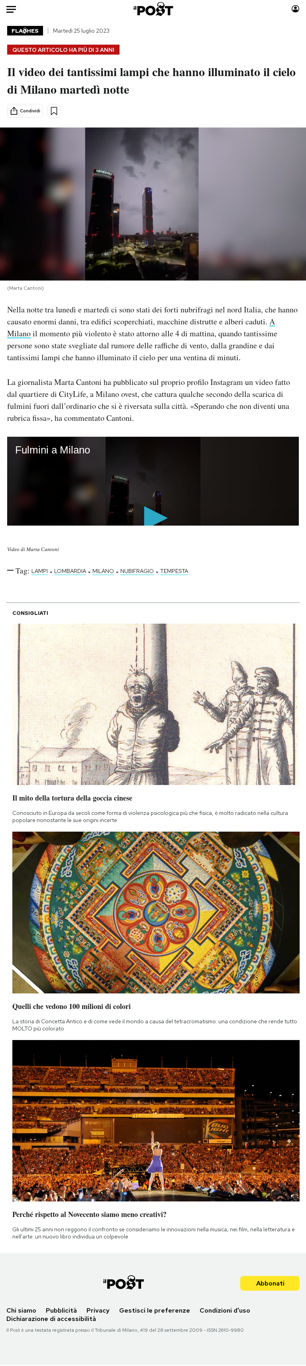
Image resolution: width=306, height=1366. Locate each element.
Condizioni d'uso (225, 1310)
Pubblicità (61, 1310)
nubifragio (137, 571)
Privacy (98, 1310)
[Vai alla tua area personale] (295, 9)
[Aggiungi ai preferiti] (54, 111)
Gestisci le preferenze (154, 1310)
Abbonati (270, 1283)
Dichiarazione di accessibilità (51, 1319)
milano (103, 571)
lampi (39, 571)
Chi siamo (21, 1310)
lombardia (70, 571)
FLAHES (25, 30)
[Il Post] (153, 9)
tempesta (174, 571)
